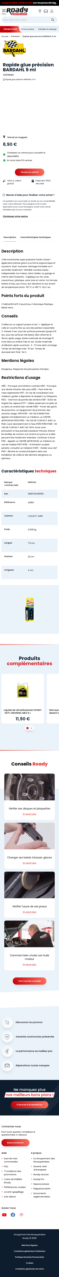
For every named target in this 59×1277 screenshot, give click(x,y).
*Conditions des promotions (12, 1173)
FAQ (6, 1166)
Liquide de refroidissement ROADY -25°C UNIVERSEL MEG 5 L (23, 711)
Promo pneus (27, 29)
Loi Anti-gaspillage (14, 1191)
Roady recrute (41, 1174)
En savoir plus (29, 814)
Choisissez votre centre (15, 216)
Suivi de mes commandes (11, 1160)
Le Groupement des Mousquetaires (44, 1160)
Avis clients (10, 1196)
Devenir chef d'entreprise (40, 1168)
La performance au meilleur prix (34, 1051)
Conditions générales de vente (29, 1269)
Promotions (10, 29)
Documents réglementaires (42, 1195)
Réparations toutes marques (32, 1065)
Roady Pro (39, 1179)
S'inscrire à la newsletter (30, 1104)
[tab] (27, 728)
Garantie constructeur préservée (35, 1036)
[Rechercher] (52, 19)
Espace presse (41, 1183)
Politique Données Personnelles (29, 1257)
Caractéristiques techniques (35, 237)
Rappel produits (42, 1188)
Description (10, 237)
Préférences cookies (15, 1187)
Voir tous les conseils (29, 981)
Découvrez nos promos (29, 1022)
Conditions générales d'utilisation (29, 1251)
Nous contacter (15, 1142)
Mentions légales (30, 1245)
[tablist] (29, 728)
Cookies (29, 1263)
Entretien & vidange (47, 29)
